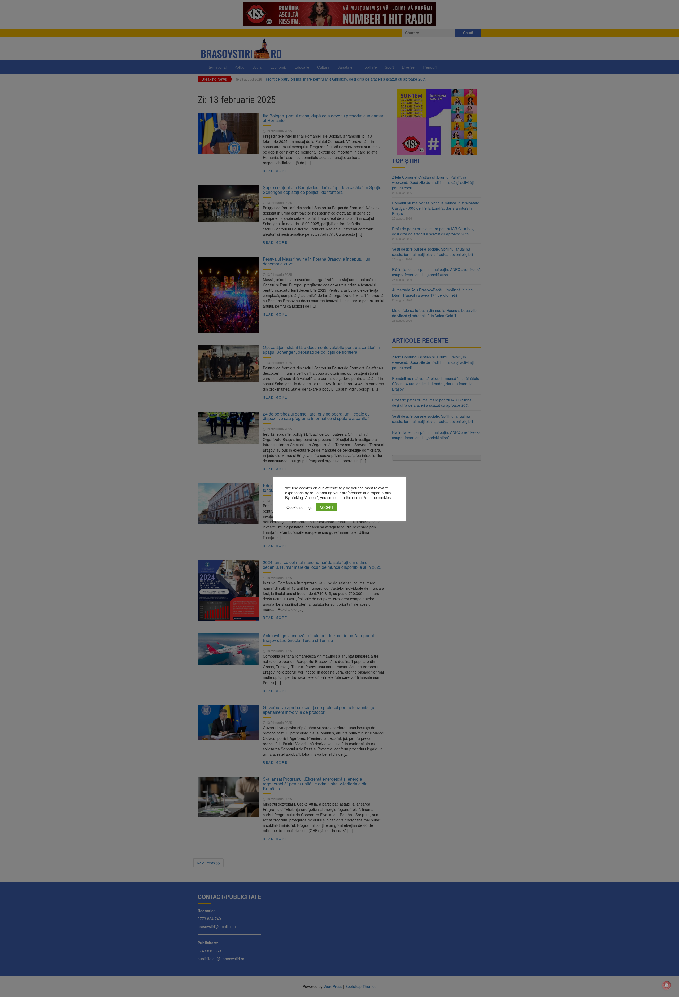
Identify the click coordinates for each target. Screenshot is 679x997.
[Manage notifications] (666, 985)
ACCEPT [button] (327, 507)
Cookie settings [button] (299, 507)
